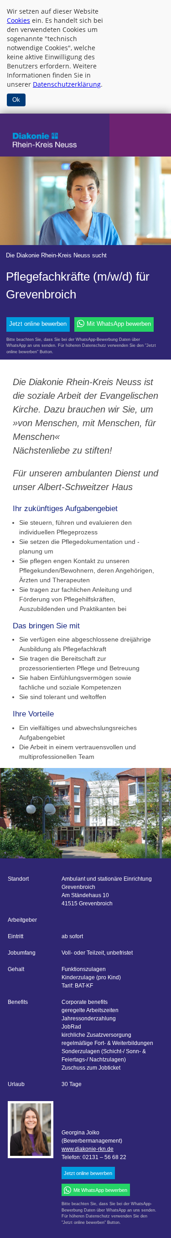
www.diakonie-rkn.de (88, 1149)
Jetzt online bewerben (38, 324)
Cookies (18, 20)
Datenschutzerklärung (67, 84)
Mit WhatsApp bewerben (119, 324)
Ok (16, 99)
